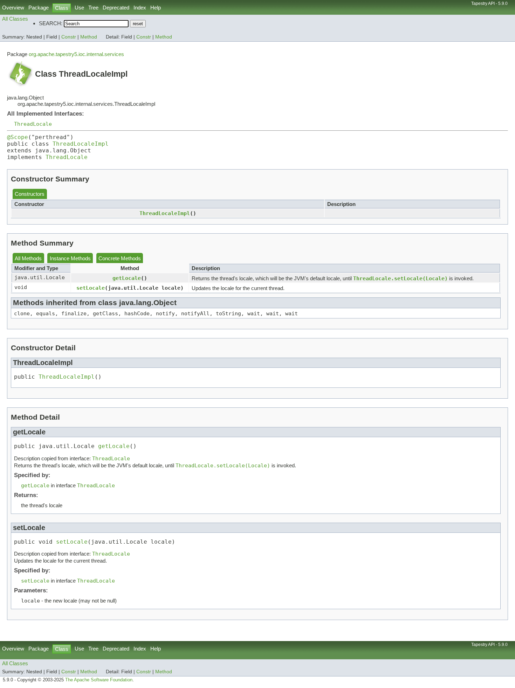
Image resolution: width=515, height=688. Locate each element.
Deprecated (116, 8)
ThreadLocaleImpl (81, 143)
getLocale (126, 278)
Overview (13, 8)
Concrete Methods (119, 258)
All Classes (15, 19)
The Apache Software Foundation (98, 679)
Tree (93, 8)
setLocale (90, 288)
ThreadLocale (33, 124)
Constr (68, 37)
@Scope (17, 137)
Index (139, 8)
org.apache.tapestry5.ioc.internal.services (76, 54)
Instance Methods (70, 258)
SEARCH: (50, 23)
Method (88, 37)
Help (155, 8)
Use (79, 8)
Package (38, 8)
